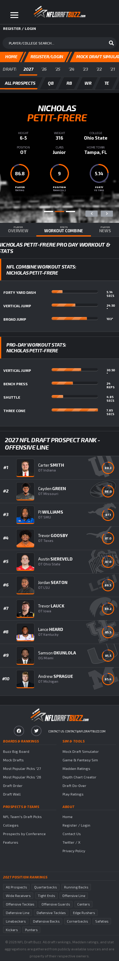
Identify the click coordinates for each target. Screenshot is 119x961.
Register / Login (76, 825)
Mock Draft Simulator (81, 751)
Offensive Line (73, 896)
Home (68, 816)
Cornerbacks (77, 921)
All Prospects (16, 887)
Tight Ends (46, 896)
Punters (31, 930)
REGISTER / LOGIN (19, 28)
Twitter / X (71, 842)
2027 (28, 69)
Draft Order (13, 785)
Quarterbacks (45, 887)
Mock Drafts (13, 760)
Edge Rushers (84, 913)
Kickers (12, 930)
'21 (112, 69)
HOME (11, 56)
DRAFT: (9, 69)
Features (10, 842)
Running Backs (76, 887)
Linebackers (16, 921)
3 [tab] (70, 211)
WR (88, 83)
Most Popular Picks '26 (22, 777)
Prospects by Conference (24, 833)
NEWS (105, 229)
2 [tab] (59, 211)
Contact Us (72, 833)
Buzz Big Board (16, 751)
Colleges (11, 825)
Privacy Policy (74, 851)
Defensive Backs (46, 921)
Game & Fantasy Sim (80, 760)
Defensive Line (17, 913)
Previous (91, 214)
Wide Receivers (18, 896)
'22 (99, 69)
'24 (71, 69)
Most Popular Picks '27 (22, 768)
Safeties (101, 921)
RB (69, 83)
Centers (83, 904)
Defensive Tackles (51, 913)
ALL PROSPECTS (20, 83)
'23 (85, 69)
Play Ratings (73, 794)
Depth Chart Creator (79, 777)
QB (50, 83)
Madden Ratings (76, 768)
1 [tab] (48, 211)
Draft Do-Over (74, 785)
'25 (57, 69)
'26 (44, 69)
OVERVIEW (18, 229)
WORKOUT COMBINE (63, 229)
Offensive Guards (55, 904)
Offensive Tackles (20, 904)
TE (106, 83)
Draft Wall (12, 794)
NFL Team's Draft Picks (22, 816)
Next (107, 214)
